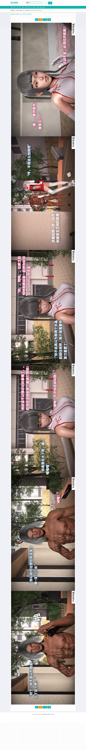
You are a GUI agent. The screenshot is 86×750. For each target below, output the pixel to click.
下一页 (44, 707)
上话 (37, 707)
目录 (41, 707)
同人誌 (34, 7)
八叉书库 (52, 714)
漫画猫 (44, 714)
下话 (49, 707)
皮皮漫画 (48, 714)
